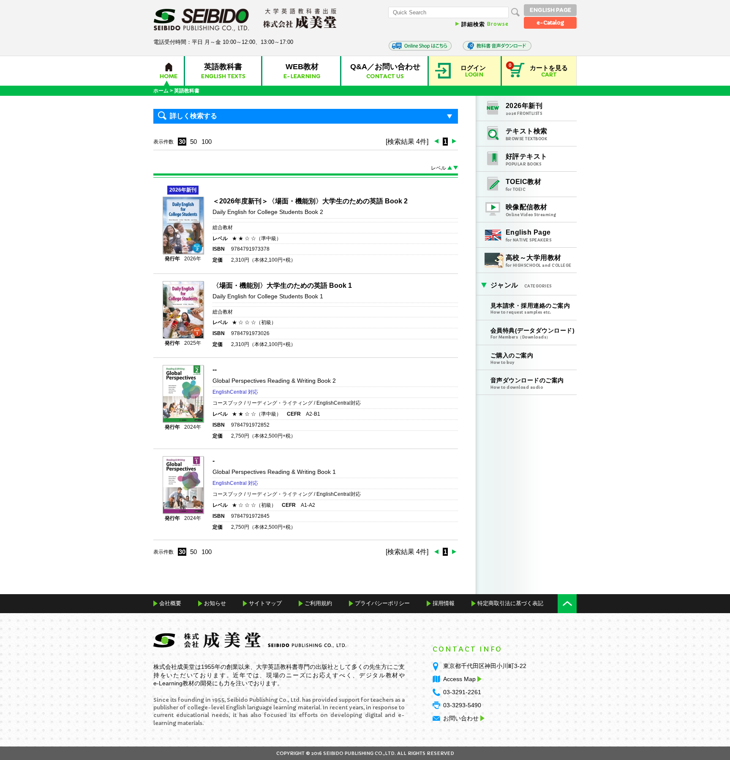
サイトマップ (265, 603)
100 (207, 141)
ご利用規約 (318, 603)
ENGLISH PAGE (550, 10)
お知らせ (215, 603)
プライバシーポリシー (382, 603)
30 (182, 141)
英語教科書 (186, 91)
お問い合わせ (461, 718)
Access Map (459, 679)
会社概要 (170, 603)
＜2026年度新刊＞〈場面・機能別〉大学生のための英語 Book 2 (310, 201)
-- (214, 369)
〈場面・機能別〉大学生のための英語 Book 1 (282, 285)
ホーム (161, 91)
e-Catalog (550, 22)
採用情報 (444, 603)
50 (193, 141)
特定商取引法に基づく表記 (510, 603)
